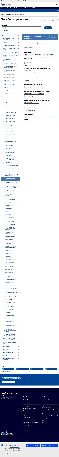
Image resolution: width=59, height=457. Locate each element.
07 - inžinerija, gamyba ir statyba (9, 63)
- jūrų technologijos (8, 148)
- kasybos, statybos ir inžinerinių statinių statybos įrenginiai (11, 159)
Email (49, 369)
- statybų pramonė (8, 250)
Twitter (6, 369)
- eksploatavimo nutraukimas (10, 112)
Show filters (5, 30)
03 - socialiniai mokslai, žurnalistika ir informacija (10, 49)
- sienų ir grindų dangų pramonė (11, 224)
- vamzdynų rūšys (8, 299)
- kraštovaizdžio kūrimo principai (11, 165)
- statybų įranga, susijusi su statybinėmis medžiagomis (10, 247)
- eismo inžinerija (7, 108)
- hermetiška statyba (8, 137)
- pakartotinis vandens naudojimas (8, 195)
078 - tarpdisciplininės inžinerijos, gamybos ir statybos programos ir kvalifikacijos (10, 330)
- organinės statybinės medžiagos (11, 182)
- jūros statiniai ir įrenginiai (9, 145)
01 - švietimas (5, 42)
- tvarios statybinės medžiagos (10, 292)
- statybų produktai (8, 253)
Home (2, 14)
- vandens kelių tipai (8, 306)
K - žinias (4, 35)
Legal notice (42, 437)
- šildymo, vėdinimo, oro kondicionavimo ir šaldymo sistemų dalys (9, 228)
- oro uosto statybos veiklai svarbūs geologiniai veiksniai (10, 187)
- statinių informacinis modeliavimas (8, 233)
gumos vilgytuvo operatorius (31, 96)
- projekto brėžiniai (8, 214)
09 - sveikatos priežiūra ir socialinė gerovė (10, 343)
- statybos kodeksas (8, 239)
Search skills (4, 25)
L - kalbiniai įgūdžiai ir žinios (8, 352)
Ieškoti (48, 28)
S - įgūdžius (4, 355)
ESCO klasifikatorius (9, 14)
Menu (58, 10)
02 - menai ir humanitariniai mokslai (10, 45)
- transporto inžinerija (8, 282)
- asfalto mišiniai (7, 99)
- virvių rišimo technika (9, 315)
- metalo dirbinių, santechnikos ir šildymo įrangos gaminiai (11, 175)
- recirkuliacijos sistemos (9, 217)
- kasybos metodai (8, 155)
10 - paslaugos (6, 346)
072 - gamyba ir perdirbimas (9, 74)
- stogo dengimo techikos (9, 259)
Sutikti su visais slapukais (33, 445)
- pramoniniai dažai (8, 208)
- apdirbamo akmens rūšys (9, 93)
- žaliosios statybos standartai (10, 325)
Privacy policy (35, 437)
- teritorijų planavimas (8, 272)
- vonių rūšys (7, 318)
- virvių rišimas (7, 312)
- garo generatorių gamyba (9, 115)
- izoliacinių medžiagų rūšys (10, 141)
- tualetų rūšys (7, 285)
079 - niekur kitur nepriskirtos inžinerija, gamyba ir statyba (9, 335)
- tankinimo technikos (8, 266)
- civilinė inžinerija (8, 102)
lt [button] (57, 4)
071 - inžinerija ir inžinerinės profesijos (9, 71)
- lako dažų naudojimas (9, 168)
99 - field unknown (6, 349)
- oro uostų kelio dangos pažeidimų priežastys (9, 191)
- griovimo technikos (8, 128)
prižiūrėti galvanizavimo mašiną (31, 102)
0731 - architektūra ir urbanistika (10, 84)
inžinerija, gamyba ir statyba (33, 41)
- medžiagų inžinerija (8, 171)
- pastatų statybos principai (9, 199)
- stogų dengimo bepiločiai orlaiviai (9, 263)
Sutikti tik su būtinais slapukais (49, 445)
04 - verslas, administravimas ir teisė (10, 52)
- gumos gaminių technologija (10, 134)
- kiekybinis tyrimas (8, 162)
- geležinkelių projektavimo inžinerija (9, 122)
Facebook (21, 369)
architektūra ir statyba (45, 41)
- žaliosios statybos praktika (10, 321)
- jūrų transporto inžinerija (9, 152)
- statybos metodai (8, 243)
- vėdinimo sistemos (8, 309)
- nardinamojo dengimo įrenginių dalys (11, 179)
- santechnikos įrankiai (9, 221)
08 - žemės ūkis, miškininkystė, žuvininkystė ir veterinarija (9, 339)
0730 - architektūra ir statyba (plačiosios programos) (10, 81)
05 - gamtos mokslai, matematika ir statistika (10, 56)
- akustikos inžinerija (8, 90)
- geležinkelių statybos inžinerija (11, 125)
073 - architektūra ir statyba (9, 77)
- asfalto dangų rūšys (8, 96)
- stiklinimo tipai (7, 256)
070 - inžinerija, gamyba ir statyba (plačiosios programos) (10, 67)
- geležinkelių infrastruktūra (9, 118)
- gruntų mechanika (8, 131)
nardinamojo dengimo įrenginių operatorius (34, 93)
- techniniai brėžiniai (8, 269)
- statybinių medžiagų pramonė (10, 236)
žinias (25, 41)
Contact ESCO (26, 399)
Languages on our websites (19, 437)
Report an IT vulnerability (6, 437)
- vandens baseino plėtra (9, 302)
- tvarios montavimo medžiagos (10, 288)
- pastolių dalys (7, 202)
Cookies (28, 437)
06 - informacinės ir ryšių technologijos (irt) (10, 60)
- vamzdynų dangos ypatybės (10, 296)
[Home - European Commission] (8, 4)
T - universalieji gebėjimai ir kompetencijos (8, 359)
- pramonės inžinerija (8, 205)
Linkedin (34, 369)
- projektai (6, 211)
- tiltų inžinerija (7, 276)
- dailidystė (6, 105)
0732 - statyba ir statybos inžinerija (11, 87)
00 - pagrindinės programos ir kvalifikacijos (9, 39)
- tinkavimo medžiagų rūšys (10, 279)
